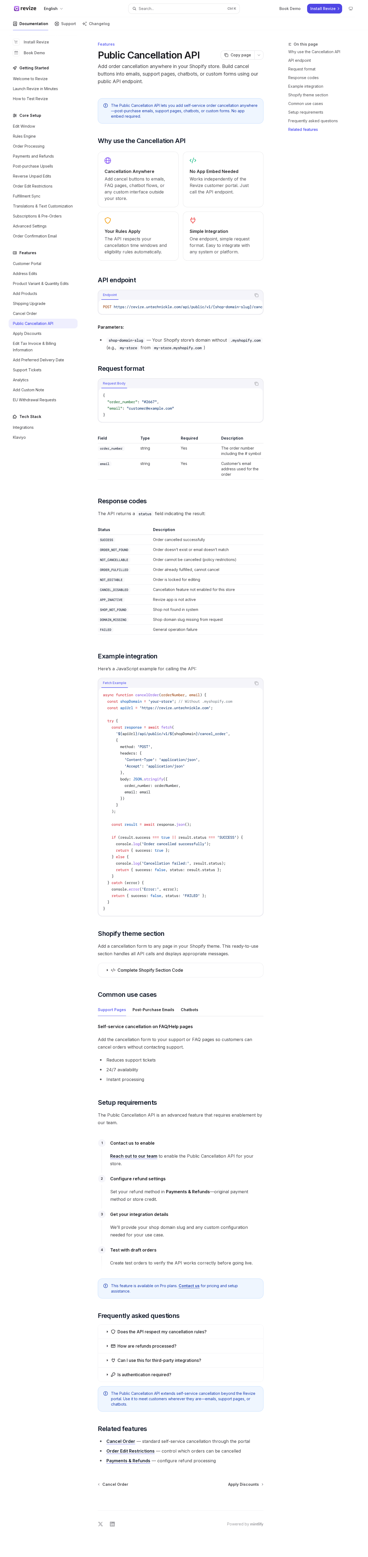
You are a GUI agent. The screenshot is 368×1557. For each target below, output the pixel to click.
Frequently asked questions (313, 120)
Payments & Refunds (128, 1460)
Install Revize (36, 42)
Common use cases (305, 103)
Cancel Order (120, 1441)
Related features (303, 129)
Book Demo (34, 52)
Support (68, 23)
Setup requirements (305, 112)
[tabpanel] (181, 307)
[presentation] (181, 307)
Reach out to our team (133, 1156)
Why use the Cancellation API (314, 51)
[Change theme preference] (350, 8)
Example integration (305, 86)
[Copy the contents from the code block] (256, 295)
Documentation (33, 23)
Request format (301, 69)
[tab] (110, 295)
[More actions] (258, 55)
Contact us (189, 1285)
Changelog (99, 23)
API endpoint (299, 60)
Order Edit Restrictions (130, 1451)
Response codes (303, 77)
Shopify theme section (308, 95)
